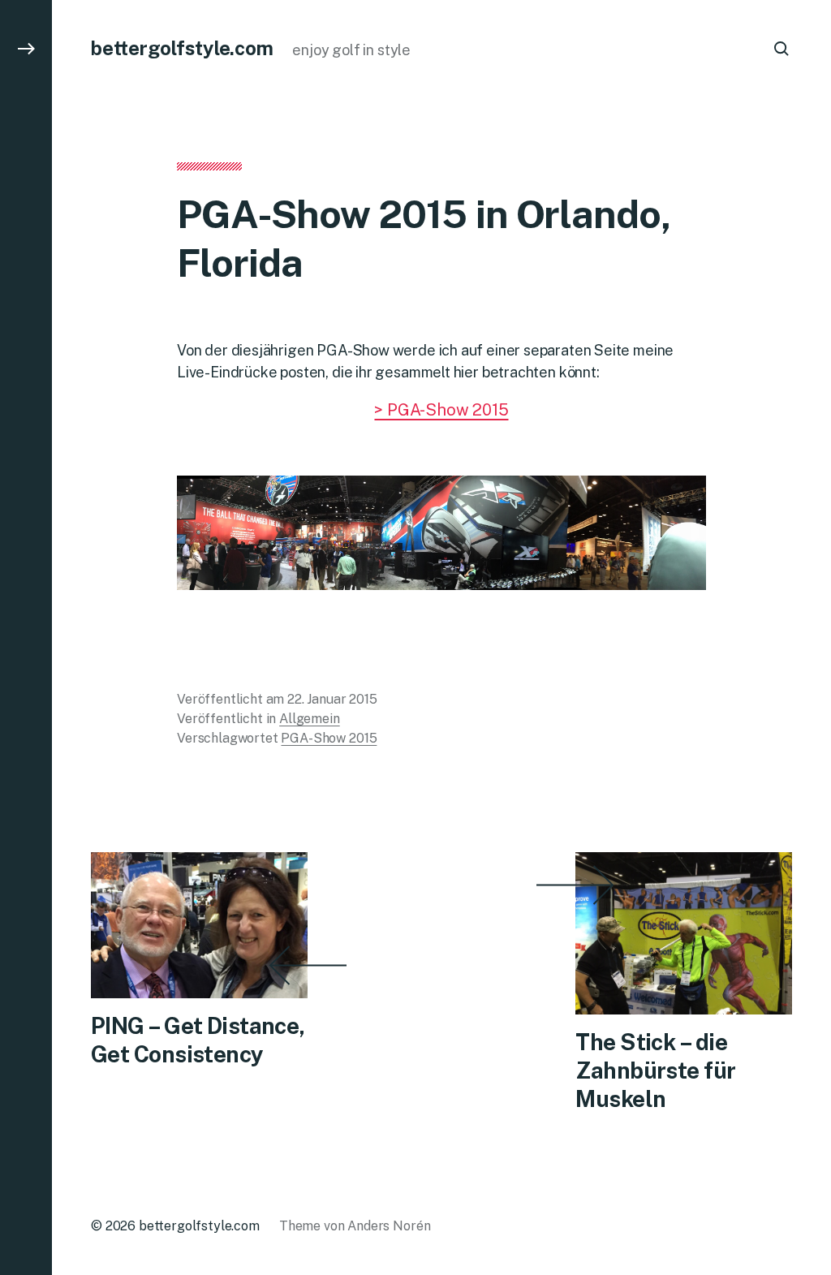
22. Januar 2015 (332, 699)
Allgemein (309, 718)
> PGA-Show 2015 (441, 410)
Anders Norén (388, 1226)
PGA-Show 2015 (329, 738)
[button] (26, 637)
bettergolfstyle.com (182, 48)
